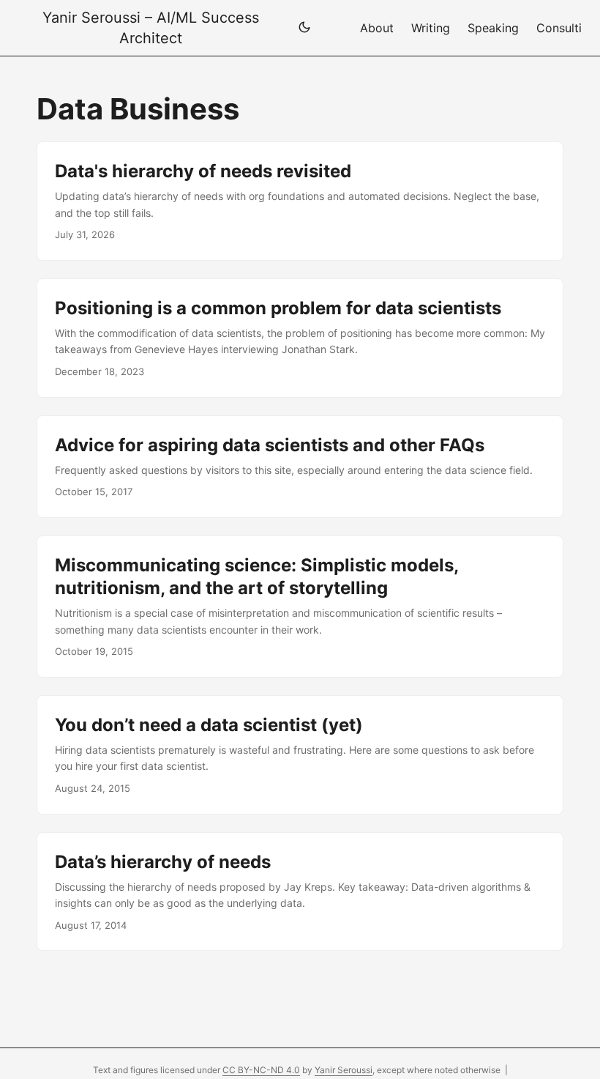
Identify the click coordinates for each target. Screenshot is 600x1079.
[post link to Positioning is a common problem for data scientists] (300, 338)
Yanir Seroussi (343, 1069)
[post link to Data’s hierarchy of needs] (300, 892)
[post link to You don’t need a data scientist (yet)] (300, 755)
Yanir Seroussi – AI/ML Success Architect (150, 28)
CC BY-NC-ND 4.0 (261, 1069)
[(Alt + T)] (304, 28)
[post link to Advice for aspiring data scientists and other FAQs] (300, 466)
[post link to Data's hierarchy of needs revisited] (300, 201)
